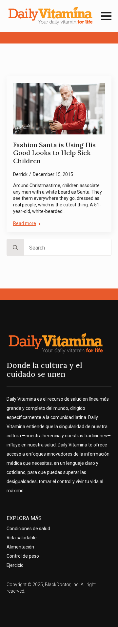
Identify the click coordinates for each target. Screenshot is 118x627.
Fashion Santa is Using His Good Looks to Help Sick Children (54, 153)
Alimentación (20, 547)
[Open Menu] (106, 16)
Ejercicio (15, 565)
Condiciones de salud (28, 528)
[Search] (15, 247)
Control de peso (23, 556)
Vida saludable (22, 537)
